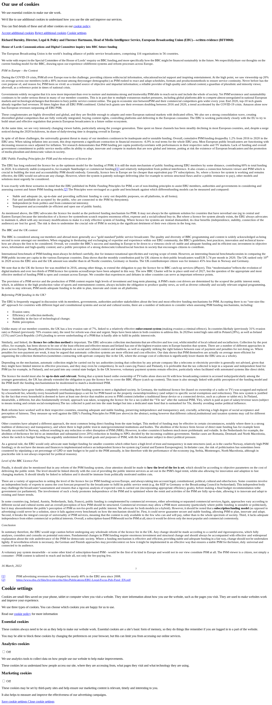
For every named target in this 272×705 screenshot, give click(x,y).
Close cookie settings (41, 701)
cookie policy (81, 26)
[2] (66, 189)
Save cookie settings (15, 701)
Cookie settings (76, 33)
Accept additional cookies (18, 33)
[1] (117, 169)
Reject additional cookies (50, 33)
